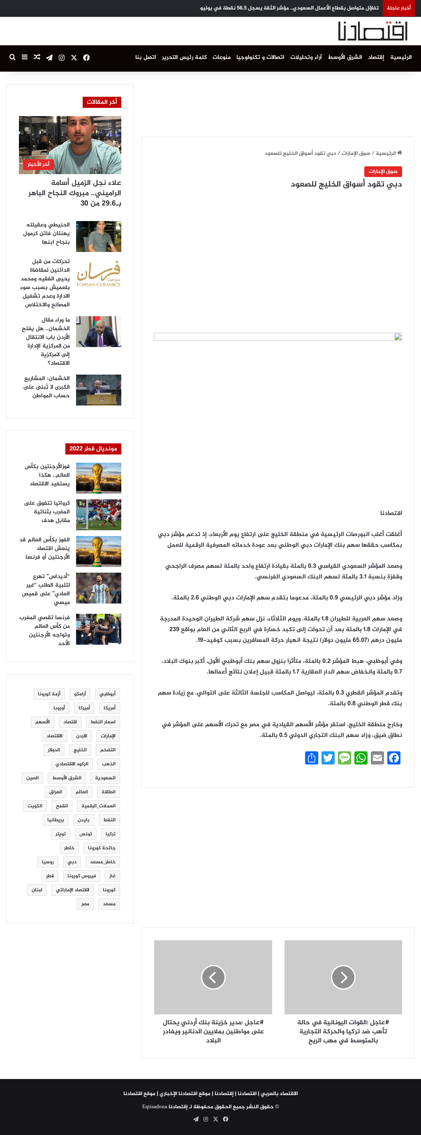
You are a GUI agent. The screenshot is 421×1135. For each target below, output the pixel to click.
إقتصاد (376, 57)
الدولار (54, 750)
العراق (55, 792)
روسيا (48, 862)
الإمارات (108, 736)
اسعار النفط (103, 722)
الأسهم (42, 722)
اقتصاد (70, 722)
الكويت (35, 806)
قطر (50, 876)
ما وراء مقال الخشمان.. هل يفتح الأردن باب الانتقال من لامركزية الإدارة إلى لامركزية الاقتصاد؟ (46, 341)
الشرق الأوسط (345, 57)
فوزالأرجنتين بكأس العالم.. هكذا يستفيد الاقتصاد (47, 475)
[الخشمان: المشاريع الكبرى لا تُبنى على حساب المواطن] (98, 390)
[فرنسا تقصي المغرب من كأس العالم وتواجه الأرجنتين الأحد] (98, 629)
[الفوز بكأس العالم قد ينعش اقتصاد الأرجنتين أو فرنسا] (98, 551)
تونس (85, 834)
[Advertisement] (265, 102)
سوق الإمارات (356, 153)
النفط (109, 820)
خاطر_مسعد (103, 862)
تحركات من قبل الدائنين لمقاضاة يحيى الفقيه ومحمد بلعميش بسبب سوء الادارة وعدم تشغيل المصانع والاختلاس (45, 283)
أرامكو (80, 694)
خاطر (69, 848)
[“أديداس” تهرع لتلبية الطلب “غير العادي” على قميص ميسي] (98, 588)
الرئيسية (401, 57)
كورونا (109, 890)
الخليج (80, 750)
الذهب (109, 764)
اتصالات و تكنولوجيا (260, 57)
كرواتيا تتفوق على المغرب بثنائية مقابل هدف (47, 512)
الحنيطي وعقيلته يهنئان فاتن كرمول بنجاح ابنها (46, 233)
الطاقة (109, 792)
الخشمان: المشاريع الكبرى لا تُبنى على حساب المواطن (46, 387)
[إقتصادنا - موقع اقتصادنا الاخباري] (353, 31)
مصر (85, 904)
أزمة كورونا (49, 694)
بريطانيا (55, 820)
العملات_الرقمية (98, 806)
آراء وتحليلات (306, 57)
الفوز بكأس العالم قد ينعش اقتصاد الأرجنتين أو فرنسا (44, 548)
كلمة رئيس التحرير (184, 57)
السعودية (105, 778)
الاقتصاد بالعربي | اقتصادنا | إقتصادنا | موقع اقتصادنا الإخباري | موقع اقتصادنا (210, 1093)
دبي (71, 862)
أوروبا (59, 708)
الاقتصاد (54, 736)
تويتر (61, 834)
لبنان (37, 890)
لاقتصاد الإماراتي (72, 890)
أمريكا (110, 708)
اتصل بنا (145, 57)
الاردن (81, 736)
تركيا (111, 834)
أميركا (84, 708)
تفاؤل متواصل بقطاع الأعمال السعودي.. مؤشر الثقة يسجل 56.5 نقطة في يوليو (289, 8)
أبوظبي (107, 694)
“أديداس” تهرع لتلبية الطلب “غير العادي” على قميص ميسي (46, 589)
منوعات (222, 57)
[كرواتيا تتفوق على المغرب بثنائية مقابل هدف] (98, 514)
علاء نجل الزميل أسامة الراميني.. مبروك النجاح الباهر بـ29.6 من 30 (74, 193)
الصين (32, 778)
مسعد (109, 904)
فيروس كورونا (81, 876)
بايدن (84, 820)
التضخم (108, 750)
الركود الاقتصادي (72, 764)
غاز (112, 876)
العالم (82, 792)
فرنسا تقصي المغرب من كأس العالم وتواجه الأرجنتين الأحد (44, 630)
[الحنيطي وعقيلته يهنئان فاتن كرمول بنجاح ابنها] (98, 236)
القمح (62, 806)
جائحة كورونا (102, 848)
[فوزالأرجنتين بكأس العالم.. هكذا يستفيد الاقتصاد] (98, 478)
